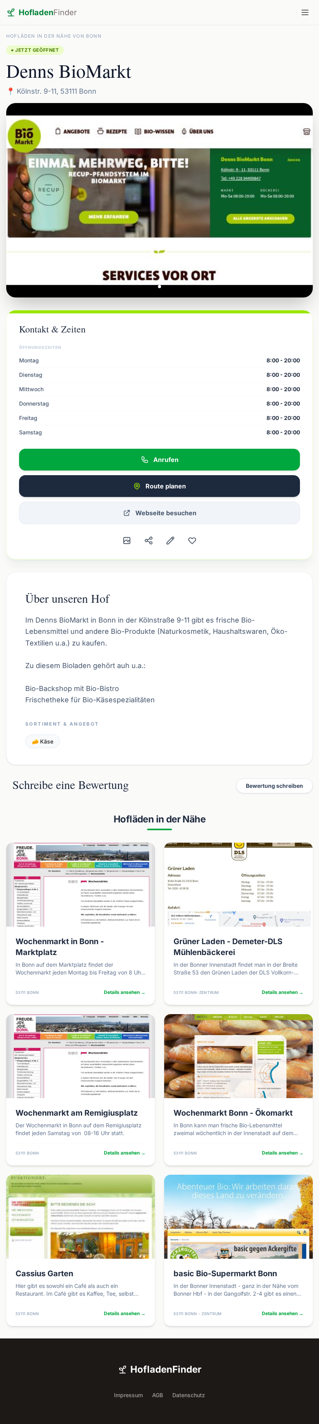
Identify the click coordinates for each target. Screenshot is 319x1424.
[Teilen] (149, 541)
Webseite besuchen (165, 513)
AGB (157, 1395)
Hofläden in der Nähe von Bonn (54, 36)
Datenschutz (188, 1395)
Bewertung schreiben (274, 785)
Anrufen (166, 460)
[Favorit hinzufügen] (192, 541)
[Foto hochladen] (127, 541)
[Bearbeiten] (170, 541)
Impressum (128, 1395)
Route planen (165, 486)
